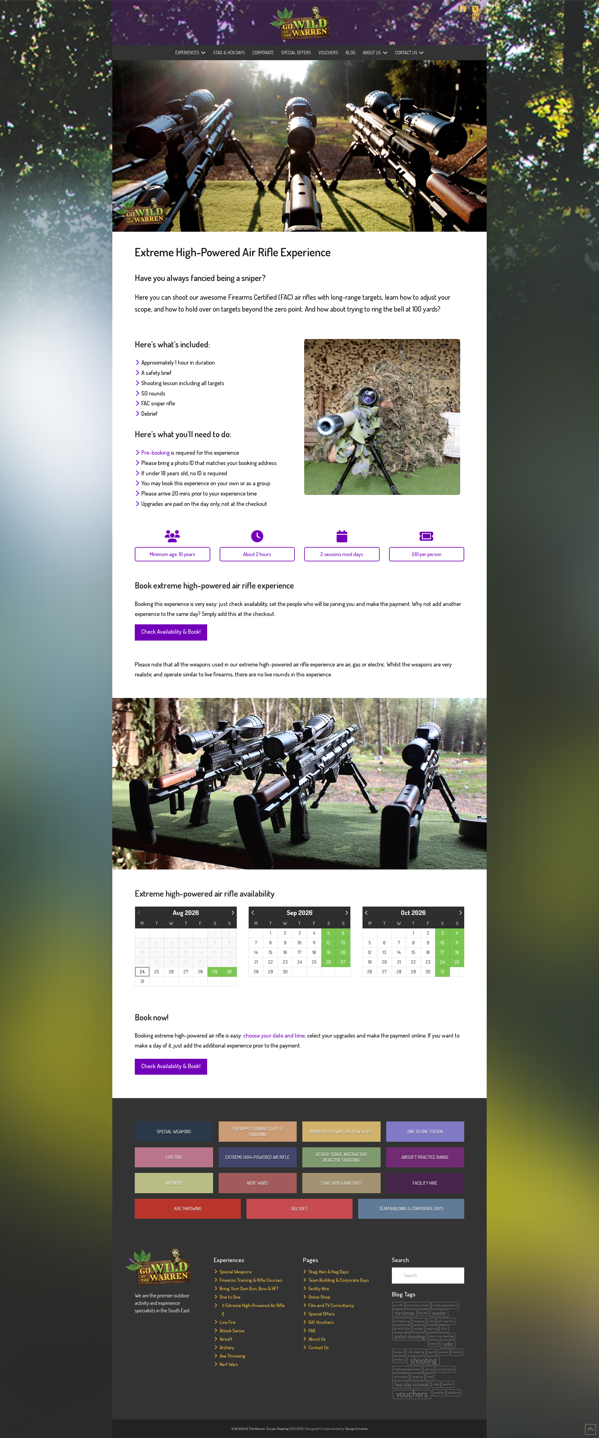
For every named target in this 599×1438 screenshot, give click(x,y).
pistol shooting (410, 1336)
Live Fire (174, 1157)
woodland (454, 1392)
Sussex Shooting (277, 1428)
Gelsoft (299, 1209)
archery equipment (445, 1305)
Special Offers (322, 1314)
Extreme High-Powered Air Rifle (258, 1157)
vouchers (412, 1394)
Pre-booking (155, 452)
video (436, 1384)
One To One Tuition (425, 1132)
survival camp (445, 1369)
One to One (230, 1297)
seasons (443, 1352)
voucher (448, 1384)
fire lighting (401, 1321)
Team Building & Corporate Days (411, 1209)
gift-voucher (446, 1321)
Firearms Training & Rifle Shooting (257, 1131)
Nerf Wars (257, 1183)
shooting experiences (407, 1369)
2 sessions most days (341, 553)
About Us (317, 1339)
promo (433, 1343)
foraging (419, 1321)
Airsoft (226, 1339)
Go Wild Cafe (401, 1328)
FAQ (312, 1331)
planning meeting (441, 1336)
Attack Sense (232, 1331)
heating (432, 1328)
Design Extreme (356, 1428)
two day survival (411, 1384)
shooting (423, 1361)
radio (447, 1343)
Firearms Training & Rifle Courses (251, 1280)
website (439, 1392)
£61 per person (426, 553)
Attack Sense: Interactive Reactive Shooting (341, 1157)
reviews (398, 1352)
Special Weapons (174, 1132)
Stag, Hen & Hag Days (341, 1183)
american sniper (418, 1305)
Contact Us (319, 1347)
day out (423, 1312)
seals (431, 1352)
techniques (400, 1376)
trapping (417, 1376)
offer (444, 1328)
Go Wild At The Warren (249, 1428)
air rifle (398, 1305)
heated (418, 1328)
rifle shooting (416, 1352)
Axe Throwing (188, 1209)
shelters (398, 1359)
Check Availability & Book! (171, 631)
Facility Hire (425, 1183)
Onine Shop (319, 1297)
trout (430, 1376)
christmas (405, 1313)
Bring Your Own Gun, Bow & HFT (341, 1132)
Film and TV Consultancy (331, 1305)
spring (429, 1369)
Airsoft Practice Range (425, 1157)
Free (431, 1321)
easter (439, 1313)
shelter (457, 1352)
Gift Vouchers (321, 1322)
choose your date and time (274, 1035)
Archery (174, 1183)
